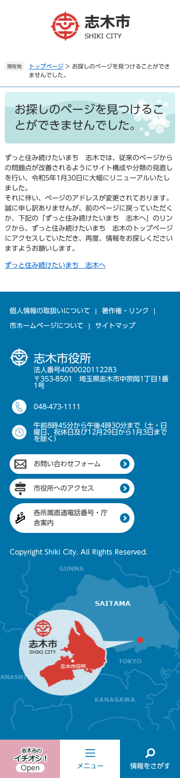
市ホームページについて (47, 325)
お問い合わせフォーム (67, 463)
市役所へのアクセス (64, 488)
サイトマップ (115, 325)
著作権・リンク (125, 310)
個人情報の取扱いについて (50, 310)
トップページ (46, 66)
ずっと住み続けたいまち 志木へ (55, 265)
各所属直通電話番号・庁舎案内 (71, 517)
